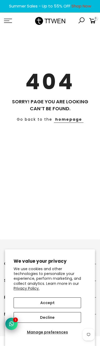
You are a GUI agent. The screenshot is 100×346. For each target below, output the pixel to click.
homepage (68, 119)
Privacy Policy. (26, 288)
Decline (47, 317)
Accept (47, 302)
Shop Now (81, 6)
